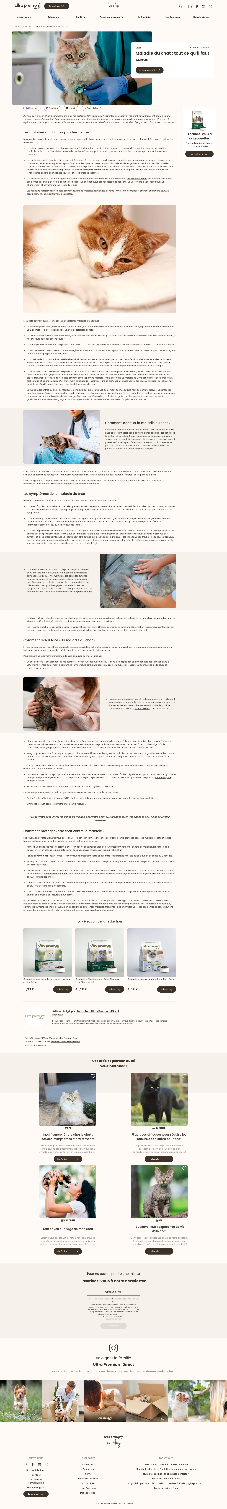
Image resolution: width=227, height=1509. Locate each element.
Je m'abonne (197, 154)
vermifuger (42, 855)
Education (53, 17)
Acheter (60, 989)
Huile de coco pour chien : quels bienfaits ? (166, 1473)
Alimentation (24, 17)
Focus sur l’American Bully (166, 1478)
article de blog (142, 708)
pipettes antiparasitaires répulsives (94, 169)
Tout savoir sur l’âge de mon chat (68, 1229)
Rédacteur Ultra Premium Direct (63, 1038)
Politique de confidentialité (36, 1481)
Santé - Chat (33, 26)
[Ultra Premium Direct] (28, 6)
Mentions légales (36, 1487)
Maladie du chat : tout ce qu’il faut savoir (55, 26)
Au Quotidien (144, 17)
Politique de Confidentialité (113, 1316)
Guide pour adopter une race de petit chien (166, 1464)
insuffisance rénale (137, 178)
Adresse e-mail (114, 1292)
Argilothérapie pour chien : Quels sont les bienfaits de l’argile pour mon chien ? (166, 1483)
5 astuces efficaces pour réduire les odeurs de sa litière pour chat (159, 1137)
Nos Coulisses (172, 17)
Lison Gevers (40, 1045)
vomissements (35, 329)
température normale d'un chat (155, 618)
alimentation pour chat (56, 873)
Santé (79, 17)
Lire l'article (62, 1159)
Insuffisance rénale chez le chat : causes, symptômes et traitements (67, 1137)
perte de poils (84, 591)
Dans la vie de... (201, 17)
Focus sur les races (110, 17)
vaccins (79, 846)
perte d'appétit (58, 181)
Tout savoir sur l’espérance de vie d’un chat (159, 1229)
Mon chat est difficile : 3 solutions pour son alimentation (166, 1469)
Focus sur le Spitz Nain (166, 1488)
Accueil (17, 26)
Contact (36, 1474)
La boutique (54, 6)
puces (42, 163)
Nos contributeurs (36, 1470)
